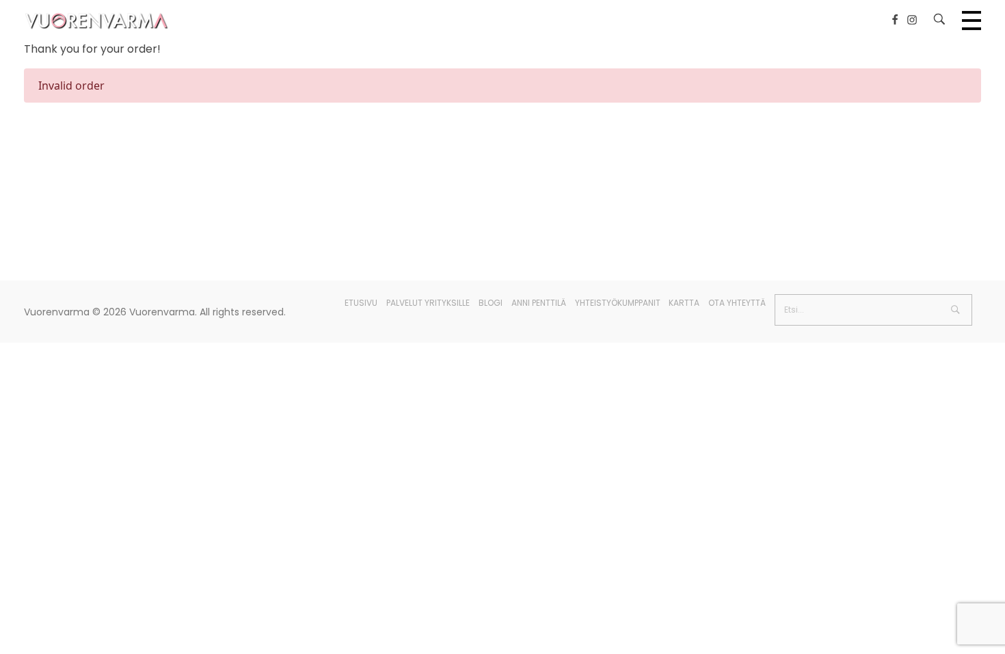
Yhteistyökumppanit (617, 303)
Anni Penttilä (538, 303)
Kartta (684, 303)
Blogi (490, 303)
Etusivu (361, 303)
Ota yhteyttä (737, 303)
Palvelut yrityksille (428, 303)
